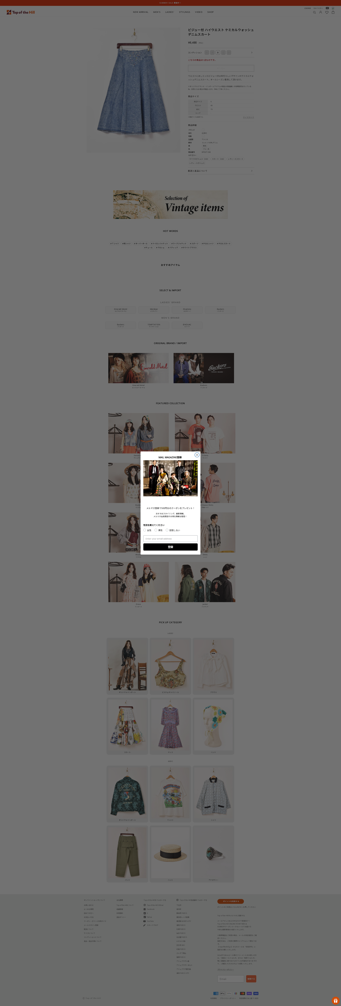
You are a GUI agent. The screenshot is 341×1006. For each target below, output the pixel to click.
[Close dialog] (197, 455)
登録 (170, 547)
